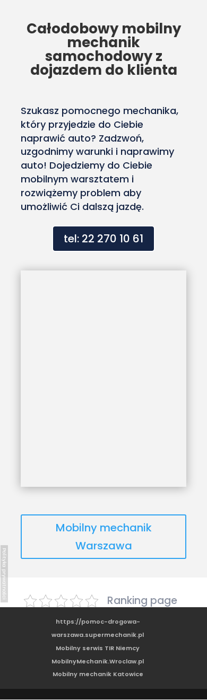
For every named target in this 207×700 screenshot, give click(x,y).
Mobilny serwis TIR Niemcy (98, 648)
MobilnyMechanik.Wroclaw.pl (97, 661)
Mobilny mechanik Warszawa (104, 536)
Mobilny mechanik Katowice (98, 674)
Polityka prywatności (4, 574)
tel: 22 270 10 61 (103, 238)
